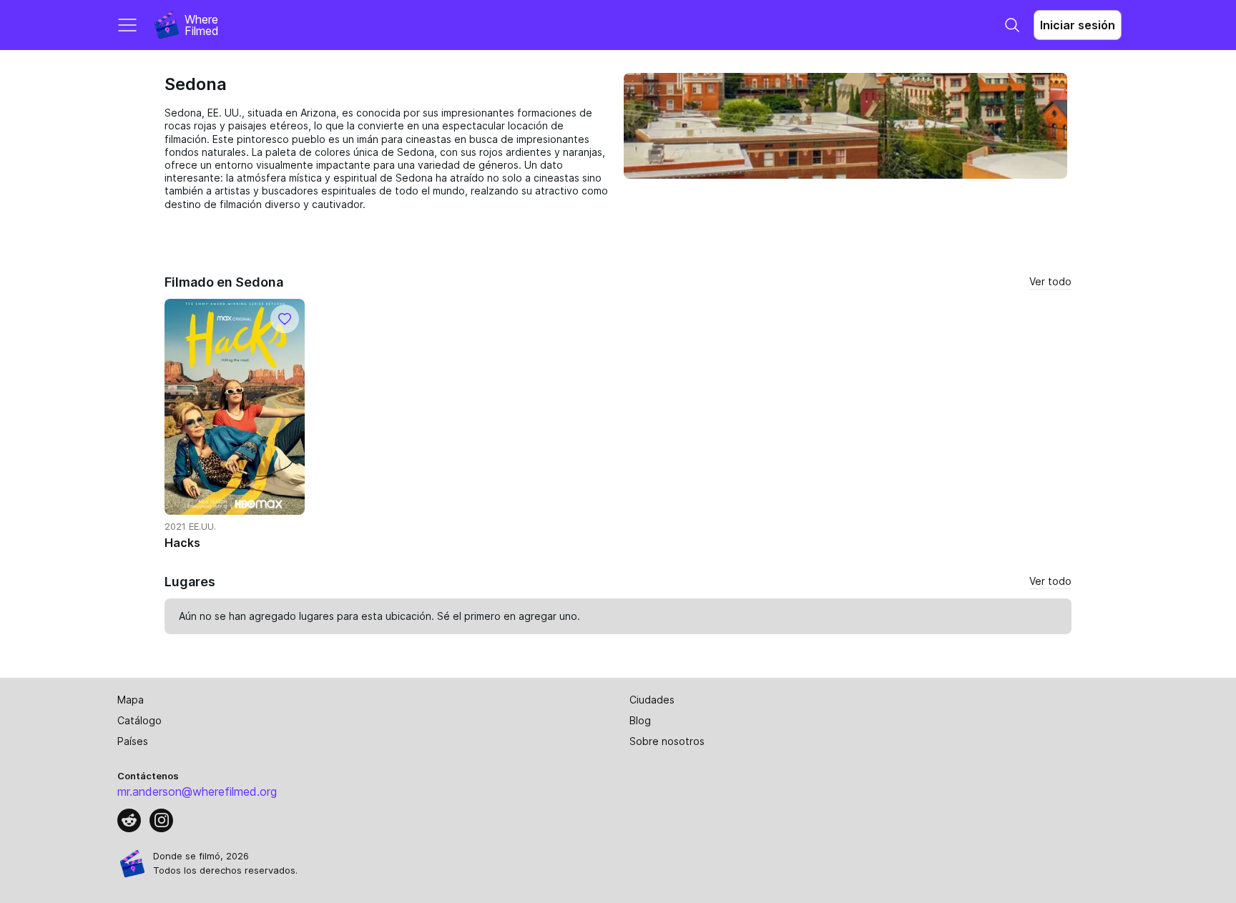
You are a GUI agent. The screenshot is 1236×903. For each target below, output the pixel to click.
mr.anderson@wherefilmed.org (197, 791)
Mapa (130, 700)
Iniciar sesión (1077, 25)
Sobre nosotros (667, 741)
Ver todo (1050, 281)
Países (132, 741)
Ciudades (652, 700)
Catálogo (139, 720)
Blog (640, 720)
